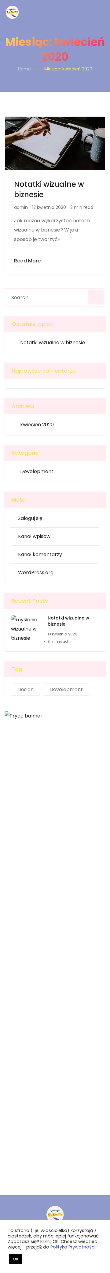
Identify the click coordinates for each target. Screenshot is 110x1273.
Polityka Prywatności (72, 1247)
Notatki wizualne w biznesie (52, 342)
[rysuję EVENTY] (12, 12)
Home (24, 69)
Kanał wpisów (34, 536)
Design (25, 689)
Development (36, 471)
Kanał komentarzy (40, 554)
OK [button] (16, 1259)
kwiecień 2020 (37, 424)
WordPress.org (35, 572)
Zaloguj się (30, 518)
